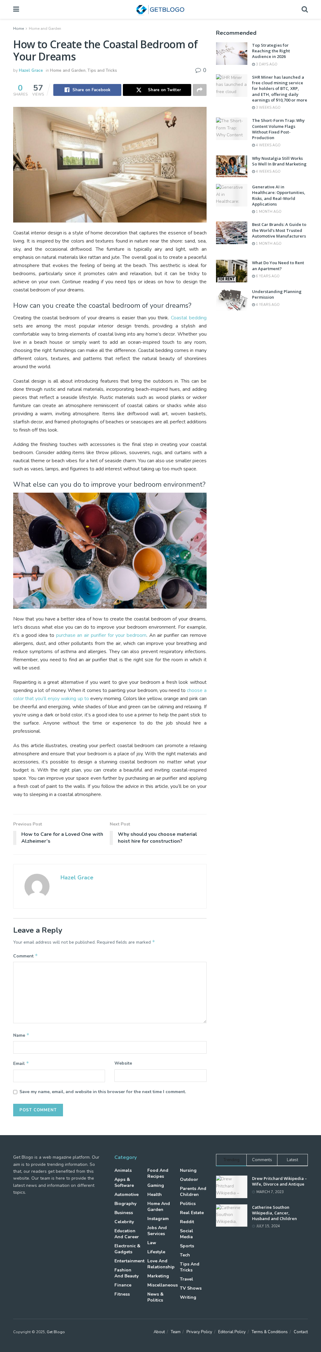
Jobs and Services (157, 1231)
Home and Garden (45, 28)
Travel (186, 1279)
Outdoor (189, 1179)
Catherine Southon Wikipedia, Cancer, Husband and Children (274, 1212)
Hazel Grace (31, 70)
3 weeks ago (268, 107)
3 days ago (266, 64)
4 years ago (267, 304)
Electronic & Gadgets (127, 1249)
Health (154, 1194)
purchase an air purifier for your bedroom (101, 635)
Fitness (122, 1294)
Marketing (158, 1276)
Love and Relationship (161, 1264)
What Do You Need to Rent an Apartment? (278, 265)
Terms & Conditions (270, 1332)
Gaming (155, 1185)
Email (21, 1063)
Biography (125, 1204)
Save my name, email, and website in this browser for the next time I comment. (102, 1092)
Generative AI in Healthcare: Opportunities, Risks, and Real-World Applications (278, 195)
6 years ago (267, 276)
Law (151, 1243)
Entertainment (129, 1261)
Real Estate (192, 1213)
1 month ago (268, 211)
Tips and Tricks (102, 70)
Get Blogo (56, 1331)
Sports (187, 1246)
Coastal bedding (189, 317)
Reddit (187, 1222)
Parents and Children (193, 1191)
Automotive (126, 1194)
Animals (123, 1170)
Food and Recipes (157, 1173)
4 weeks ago (268, 145)
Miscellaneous (162, 1285)
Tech (185, 1255)
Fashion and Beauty (126, 1273)
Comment (25, 956)
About (159, 1332)
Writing (188, 1297)
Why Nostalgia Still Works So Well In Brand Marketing (279, 161)
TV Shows (191, 1288)
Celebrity (124, 1222)
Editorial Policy (232, 1332)
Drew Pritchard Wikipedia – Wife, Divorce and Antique (279, 1181)
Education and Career (126, 1234)
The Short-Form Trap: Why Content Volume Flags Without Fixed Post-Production (278, 129)
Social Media (186, 1234)
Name (21, 1035)
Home (18, 28)
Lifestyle (156, 1252)
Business (123, 1213)
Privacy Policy (199, 1332)
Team (176, 1332)
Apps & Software (124, 1182)
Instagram (158, 1219)
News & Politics (155, 1297)
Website (123, 1063)
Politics (188, 1204)
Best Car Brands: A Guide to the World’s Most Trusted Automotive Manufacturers (279, 230)
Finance (122, 1285)
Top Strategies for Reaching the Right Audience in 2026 (271, 50)
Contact (301, 1332)
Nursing (188, 1170)
